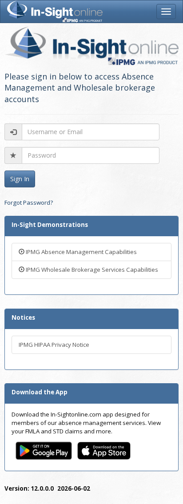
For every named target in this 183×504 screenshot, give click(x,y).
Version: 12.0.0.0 (29, 488)
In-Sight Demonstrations (50, 225)
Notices (23, 317)
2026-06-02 (73, 488)
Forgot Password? (28, 202)
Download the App (40, 392)
